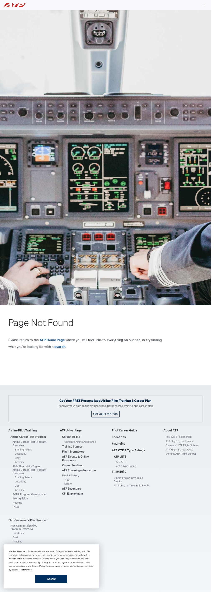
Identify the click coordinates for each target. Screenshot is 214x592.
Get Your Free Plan (105, 414)
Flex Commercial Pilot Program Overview (23, 527)
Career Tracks (72, 436)
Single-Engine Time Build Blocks (128, 480)
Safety (68, 484)
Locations (20, 454)
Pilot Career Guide (124, 430)
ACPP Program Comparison (29, 494)
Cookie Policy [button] (38, 566)
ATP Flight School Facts (179, 449)
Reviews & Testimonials (179, 437)
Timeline (20, 462)
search (60, 346)
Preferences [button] (26, 570)
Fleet (67, 479)
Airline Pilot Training (22, 430)
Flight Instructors (73, 451)
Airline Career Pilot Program (28, 437)
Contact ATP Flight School (181, 454)
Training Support (72, 446)
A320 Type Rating (126, 466)
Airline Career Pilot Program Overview (29, 444)
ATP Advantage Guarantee (79, 470)
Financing (118, 443)
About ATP (170, 430)
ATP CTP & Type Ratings (128, 450)
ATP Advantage (71, 430)
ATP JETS (120, 456)
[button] (204, 5)
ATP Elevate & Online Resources (75, 458)
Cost (17, 458)
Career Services (72, 465)
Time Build (119, 471)
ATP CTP (121, 462)
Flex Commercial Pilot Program (27, 520)
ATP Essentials (71, 488)
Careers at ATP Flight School (182, 445)
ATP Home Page (52, 340)
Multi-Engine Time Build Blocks (132, 485)
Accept (51, 579)
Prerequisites (20, 498)
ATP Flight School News (179, 441)
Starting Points (23, 449)
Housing (17, 502)
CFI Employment (72, 493)
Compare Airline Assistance (80, 442)
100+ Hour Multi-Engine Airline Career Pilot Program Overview (29, 469)
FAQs (16, 507)
